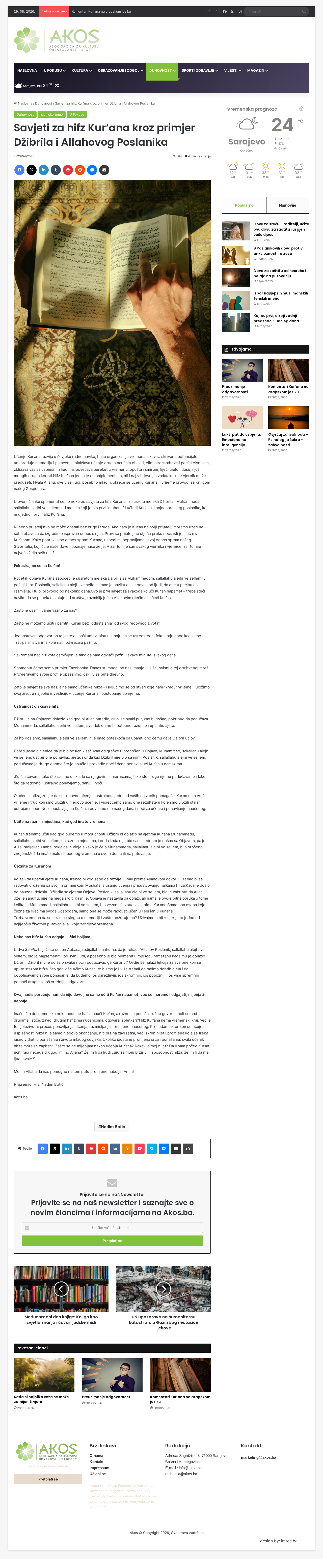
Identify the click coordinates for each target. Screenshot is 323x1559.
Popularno (244, 205)
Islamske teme (51, 114)
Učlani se (98, 1474)
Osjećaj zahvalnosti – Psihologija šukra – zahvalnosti (288, 440)
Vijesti (230, 70)
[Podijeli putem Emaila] (104, 170)
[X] (31, 170)
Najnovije (287, 205)
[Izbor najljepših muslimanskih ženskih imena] (236, 300)
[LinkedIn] (44, 170)
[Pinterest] (68, 170)
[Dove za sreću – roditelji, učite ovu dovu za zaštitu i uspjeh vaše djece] (236, 230)
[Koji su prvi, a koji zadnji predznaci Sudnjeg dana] (236, 322)
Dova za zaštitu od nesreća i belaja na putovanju (280, 273)
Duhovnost (160, 70)
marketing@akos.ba (258, 1457)
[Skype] (152, 1149)
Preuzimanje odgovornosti (106, 1396)
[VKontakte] (115, 1149)
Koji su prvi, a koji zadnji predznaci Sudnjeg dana (276, 318)
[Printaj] (188, 1149)
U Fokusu (53, 70)
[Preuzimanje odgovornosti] (112, 1375)
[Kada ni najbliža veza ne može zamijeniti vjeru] (44, 1375)
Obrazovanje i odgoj (119, 70)
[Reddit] (80, 170)
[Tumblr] (56, 170)
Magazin (255, 70)
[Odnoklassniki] (127, 1149)
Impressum (99, 1468)
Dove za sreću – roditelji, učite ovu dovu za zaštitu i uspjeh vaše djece (281, 229)
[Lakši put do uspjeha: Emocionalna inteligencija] (242, 417)
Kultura (80, 70)
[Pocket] (139, 1149)
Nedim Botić (113, 1126)
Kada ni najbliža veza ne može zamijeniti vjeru (41, 1399)
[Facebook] (19, 170)
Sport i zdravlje (198, 70)
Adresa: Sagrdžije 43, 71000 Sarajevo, (196, 1455)
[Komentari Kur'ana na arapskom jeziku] (180, 1375)
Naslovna (27, 70)
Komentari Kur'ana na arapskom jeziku (180, 1399)
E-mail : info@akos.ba (183, 1468)
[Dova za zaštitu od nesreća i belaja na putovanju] (236, 277)
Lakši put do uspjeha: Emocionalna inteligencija (109, 11)
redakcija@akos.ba (181, 1474)
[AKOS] (56, 40)
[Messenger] (92, 170)
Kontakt (96, 1461)
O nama (96, 1455)
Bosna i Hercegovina (182, 1461)
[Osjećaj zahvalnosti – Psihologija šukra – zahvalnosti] (288, 417)
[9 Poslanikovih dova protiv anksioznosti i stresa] (236, 255)
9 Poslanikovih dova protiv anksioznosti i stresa (278, 251)
